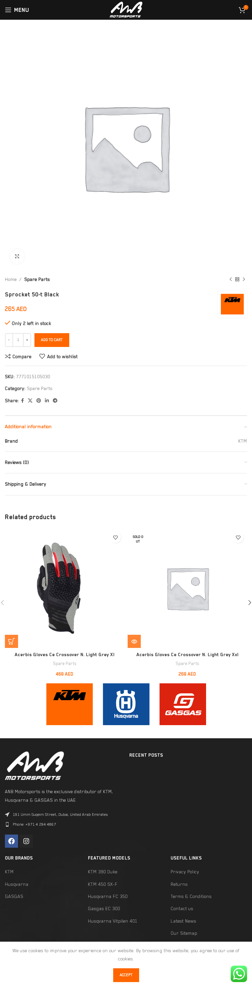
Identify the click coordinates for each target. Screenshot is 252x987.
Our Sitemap (184, 933)
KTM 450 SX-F (102, 884)
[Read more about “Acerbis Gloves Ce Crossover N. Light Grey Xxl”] (134, 641)
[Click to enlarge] (17, 256)
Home (11, 279)
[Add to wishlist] (115, 537)
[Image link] (69, 703)
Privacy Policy (185, 871)
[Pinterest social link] (38, 400)
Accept (126, 975)
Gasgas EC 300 (104, 908)
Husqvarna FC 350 (108, 896)
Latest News (183, 921)
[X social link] (30, 400)
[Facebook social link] (22, 400)
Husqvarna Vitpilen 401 (112, 921)
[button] (11, 641)
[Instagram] (26, 841)
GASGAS (14, 896)
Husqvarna (17, 884)
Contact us (182, 908)
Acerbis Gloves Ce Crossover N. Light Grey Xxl (187, 654)
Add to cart (52, 340)
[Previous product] (230, 279)
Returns (179, 884)
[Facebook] (11, 841)
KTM (9, 871)
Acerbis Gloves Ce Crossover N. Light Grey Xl (65, 654)
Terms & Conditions (191, 896)
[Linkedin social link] (47, 400)
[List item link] (64, 824)
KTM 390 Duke (102, 871)
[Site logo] (126, 9)
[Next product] (244, 279)
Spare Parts (37, 279)
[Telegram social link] (55, 400)
